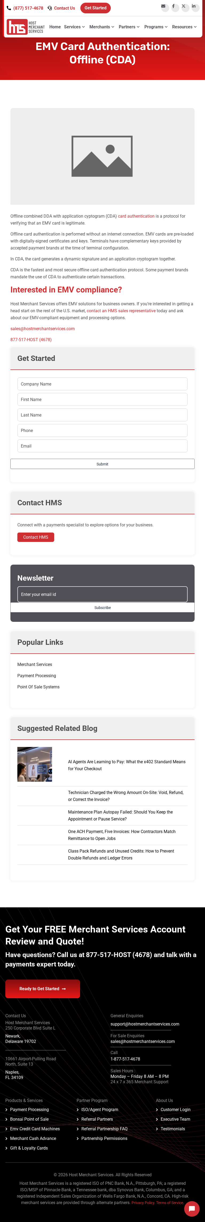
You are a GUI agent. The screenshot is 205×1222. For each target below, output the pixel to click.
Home (55, 26)
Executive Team (175, 1119)
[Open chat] (192, 1209)
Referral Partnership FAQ (104, 1128)
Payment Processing (36, 675)
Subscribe (102, 608)
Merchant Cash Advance (33, 1138)
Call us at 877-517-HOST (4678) (105, 955)
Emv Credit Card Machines (35, 1128)
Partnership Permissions (104, 1138)
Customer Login (176, 1109)
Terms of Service (169, 1203)
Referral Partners (97, 1119)
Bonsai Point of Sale (29, 1119)
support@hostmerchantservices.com (145, 1024)
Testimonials (173, 1128)
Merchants (99, 26)
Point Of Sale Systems (38, 686)
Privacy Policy (143, 1203)
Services (72, 26)
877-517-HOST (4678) (31, 339)
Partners (127, 26)
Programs (153, 26)
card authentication (136, 216)
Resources (182, 26)
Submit (102, 464)
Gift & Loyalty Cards (29, 1148)
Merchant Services (34, 664)
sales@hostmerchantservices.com (42, 328)
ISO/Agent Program (99, 1109)
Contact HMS (35, 537)
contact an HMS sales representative (121, 310)
